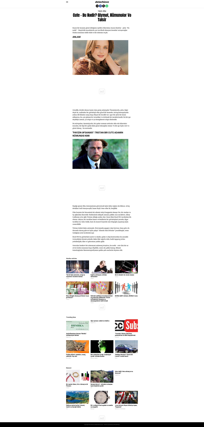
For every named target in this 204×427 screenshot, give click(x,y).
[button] (67, 2)
